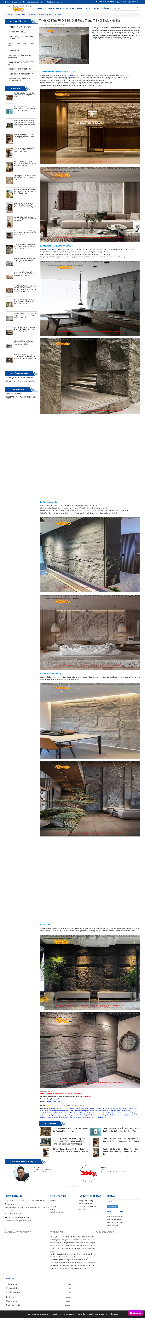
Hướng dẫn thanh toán (86, 1203)
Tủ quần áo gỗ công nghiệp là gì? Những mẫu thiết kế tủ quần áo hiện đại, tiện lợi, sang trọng (25, 356)
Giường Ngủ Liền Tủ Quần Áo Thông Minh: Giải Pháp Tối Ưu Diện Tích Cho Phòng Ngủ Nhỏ (25, 274)
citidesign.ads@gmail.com (128, 2)
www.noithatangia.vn (114, 1219)
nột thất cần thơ (49, 1111)
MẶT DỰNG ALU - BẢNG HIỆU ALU (20, 27)
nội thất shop (85, 1108)
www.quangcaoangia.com (115, 1222)
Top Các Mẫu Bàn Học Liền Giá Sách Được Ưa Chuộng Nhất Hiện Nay (24, 94)
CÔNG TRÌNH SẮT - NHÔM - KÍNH (20, 69)
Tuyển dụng (106, 8)
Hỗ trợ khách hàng (74, 8)
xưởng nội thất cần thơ (79, 1115)
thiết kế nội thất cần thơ (97, 1111)
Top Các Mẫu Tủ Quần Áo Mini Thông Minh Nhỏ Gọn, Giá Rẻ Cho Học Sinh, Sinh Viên (25, 108)
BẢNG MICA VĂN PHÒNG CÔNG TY (21, 74)
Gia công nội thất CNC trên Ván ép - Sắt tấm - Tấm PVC (21, 80)
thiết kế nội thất (84, 1111)
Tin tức (88, 8)
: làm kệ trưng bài (127, 1108)
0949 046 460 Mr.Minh (106, 2)
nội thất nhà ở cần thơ (61, 1111)
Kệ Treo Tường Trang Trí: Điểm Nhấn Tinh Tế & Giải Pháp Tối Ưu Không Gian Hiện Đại (24, 150)
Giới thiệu (49, 8)
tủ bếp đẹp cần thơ (85, 1113)
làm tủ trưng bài (54, 1108)
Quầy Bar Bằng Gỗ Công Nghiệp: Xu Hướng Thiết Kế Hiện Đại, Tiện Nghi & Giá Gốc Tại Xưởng (24, 246)
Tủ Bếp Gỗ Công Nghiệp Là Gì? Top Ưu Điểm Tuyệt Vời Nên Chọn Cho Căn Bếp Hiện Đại (24, 343)
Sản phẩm (53, 1206)
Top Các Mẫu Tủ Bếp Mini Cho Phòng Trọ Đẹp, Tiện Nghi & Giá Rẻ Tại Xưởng (25, 218)
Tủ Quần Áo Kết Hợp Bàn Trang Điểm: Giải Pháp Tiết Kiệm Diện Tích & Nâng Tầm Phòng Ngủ (24, 301)
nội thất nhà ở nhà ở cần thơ (125, 1113)
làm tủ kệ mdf (63, 1108)
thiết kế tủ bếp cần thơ (71, 1113)
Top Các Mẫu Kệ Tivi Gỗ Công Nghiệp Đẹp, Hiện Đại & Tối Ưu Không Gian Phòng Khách (24, 136)
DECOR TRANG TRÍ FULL (17, 32)
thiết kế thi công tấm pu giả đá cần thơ (93, 1117)
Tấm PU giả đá (51, 249)
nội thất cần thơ (74, 1111)
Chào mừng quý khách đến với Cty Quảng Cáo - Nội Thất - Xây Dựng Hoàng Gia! (34, 2)
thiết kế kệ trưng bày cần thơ (96, 1115)
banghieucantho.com (53, 1101)
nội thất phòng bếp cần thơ (62, 1115)
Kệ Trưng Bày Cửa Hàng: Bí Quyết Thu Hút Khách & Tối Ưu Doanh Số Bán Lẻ (25, 177)
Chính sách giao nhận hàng (87, 1206)
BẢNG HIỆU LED (14, 50)
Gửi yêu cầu (112, 1206)
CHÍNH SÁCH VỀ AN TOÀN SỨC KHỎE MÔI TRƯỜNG (21, 398)
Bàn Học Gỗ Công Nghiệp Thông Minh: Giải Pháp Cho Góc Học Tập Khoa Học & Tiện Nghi (25, 163)
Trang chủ (39, 8)
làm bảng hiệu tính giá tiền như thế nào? (20, 378)
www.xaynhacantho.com (115, 1216)
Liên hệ (96, 8)
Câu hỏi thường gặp (56, 1212)
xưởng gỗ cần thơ (95, 1108)
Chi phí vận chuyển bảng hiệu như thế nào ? (21, 381)
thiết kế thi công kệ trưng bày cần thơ (118, 1115)
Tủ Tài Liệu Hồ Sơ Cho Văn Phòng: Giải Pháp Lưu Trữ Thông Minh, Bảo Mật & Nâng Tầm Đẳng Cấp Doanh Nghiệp (25, 123)
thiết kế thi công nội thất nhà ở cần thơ (104, 1113)
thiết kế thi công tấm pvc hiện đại (69, 1117)
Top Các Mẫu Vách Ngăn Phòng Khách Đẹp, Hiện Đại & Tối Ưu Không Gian (24, 260)
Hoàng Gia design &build (54, 1099)
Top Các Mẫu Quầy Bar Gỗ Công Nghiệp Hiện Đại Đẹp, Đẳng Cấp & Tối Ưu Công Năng (25, 232)
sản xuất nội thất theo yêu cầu (111, 1108)
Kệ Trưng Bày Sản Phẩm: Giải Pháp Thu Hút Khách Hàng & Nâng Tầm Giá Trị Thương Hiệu (25, 191)
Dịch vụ (59, 8)
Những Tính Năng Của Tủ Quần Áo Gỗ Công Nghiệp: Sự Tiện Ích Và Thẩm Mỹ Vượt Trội (25, 315)
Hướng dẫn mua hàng (86, 1201)
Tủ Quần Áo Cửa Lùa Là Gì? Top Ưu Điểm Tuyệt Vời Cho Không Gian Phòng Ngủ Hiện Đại (25, 329)
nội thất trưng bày (74, 1108)
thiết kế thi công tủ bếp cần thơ (53, 1113)
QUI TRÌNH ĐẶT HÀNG (13, 393)
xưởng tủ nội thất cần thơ (113, 1111)
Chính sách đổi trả (84, 1209)
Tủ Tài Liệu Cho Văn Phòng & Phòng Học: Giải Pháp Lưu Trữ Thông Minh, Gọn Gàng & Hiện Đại (25, 205)
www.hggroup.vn (112, 1225)
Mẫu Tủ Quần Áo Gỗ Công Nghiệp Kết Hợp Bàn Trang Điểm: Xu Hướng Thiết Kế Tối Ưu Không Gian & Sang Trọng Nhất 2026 (25, 288)
